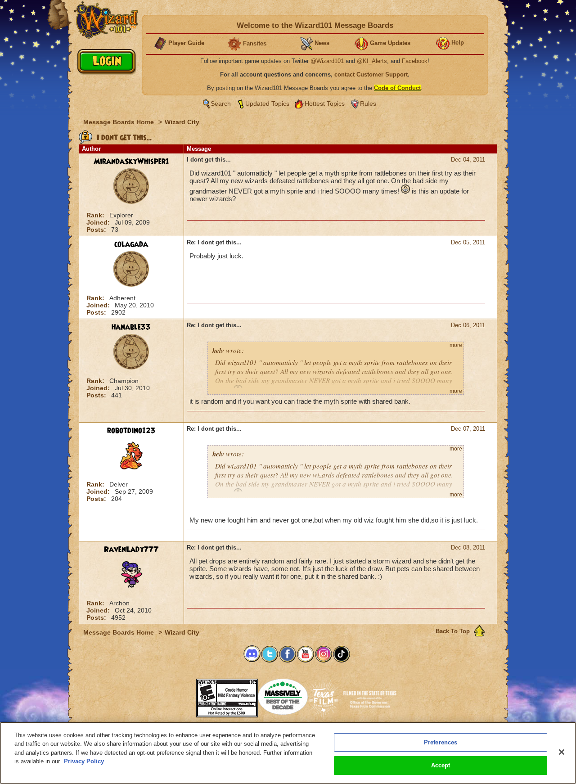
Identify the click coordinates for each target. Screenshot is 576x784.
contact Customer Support (371, 74)
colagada (131, 244)
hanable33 (131, 327)
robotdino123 (131, 430)
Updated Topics (267, 103)
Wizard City (182, 122)
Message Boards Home (119, 122)
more (456, 345)
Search (221, 103)
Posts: (97, 229)
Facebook (415, 61)
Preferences (440, 742)
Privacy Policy (84, 761)
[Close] (562, 752)
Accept (440, 765)
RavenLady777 (131, 549)
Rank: (96, 215)
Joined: (99, 222)
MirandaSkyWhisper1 (131, 161)
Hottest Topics (325, 103)
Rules (368, 103)
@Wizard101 (327, 61)
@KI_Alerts (372, 61)
